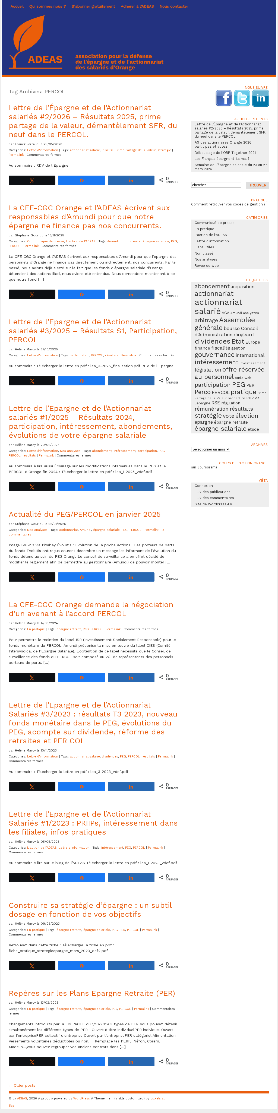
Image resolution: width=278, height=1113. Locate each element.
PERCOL (108, 150)
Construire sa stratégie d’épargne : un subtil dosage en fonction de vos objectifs (90, 910)
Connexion (204, 486)
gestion (238, 348)
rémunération (212, 409)
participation (79, 355)
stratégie (164, 150)
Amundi (113, 241)
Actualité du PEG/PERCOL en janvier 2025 (85, 514)
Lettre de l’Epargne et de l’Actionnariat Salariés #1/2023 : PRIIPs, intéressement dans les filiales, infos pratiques (93, 823)
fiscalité (220, 348)
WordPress (81, 1098)
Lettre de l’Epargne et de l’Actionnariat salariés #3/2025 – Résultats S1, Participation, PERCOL (93, 330)
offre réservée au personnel (229, 373)
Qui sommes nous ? (47, 6)
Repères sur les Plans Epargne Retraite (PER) (92, 993)
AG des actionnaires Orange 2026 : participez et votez (224, 144)
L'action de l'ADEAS (81, 241)
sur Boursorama (204, 467)
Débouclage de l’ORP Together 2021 (225, 153)
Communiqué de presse (45, 241)
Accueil (17, 6)
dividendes (110, 756)
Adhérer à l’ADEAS (137, 6)
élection (246, 415)
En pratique (36, 629)
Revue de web (207, 266)
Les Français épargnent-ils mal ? (222, 159)
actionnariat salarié (85, 150)
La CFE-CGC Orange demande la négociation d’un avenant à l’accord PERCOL (91, 609)
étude (253, 429)
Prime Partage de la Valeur (136, 150)
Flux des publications (212, 492)
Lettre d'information (42, 150)
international (250, 355)
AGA (225, 313)
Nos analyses (70, 451)
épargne (204, 422)
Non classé (204, 253)
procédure (236, 398)
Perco (203, 391)
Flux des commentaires (214, 498)
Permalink (17, 155)
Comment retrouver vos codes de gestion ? (228, 204)
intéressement (124, 451)
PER (122, 930)
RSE (215, 402)
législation (208, 370)
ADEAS (22, 1098)
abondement (102, 451)
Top (11, 1106)
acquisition (243, 286)
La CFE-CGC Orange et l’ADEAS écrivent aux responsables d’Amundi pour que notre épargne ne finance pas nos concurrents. (89, 216)
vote (228, 416)
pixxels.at (157, 1098)
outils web (243, 378)
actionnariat (68, 530)
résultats (111, 355)
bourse (232, 328)
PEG (174, 241)
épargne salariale (156, 241)
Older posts (22, 1085)
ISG (86, 629)
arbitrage (206, 320)
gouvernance (215, 355)
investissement (252, 363)
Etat (237, 341)
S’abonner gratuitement (93, 6)
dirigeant (244, 334)
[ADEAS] (86, 69)
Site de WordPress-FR (213, 504)
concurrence (131, 241)
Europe (252, 342)
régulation (230, 403)
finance (202, 348)
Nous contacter (174, 6)
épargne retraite (68, 629)
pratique (243, 392)
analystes (251, 313)
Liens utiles (204, 247)
